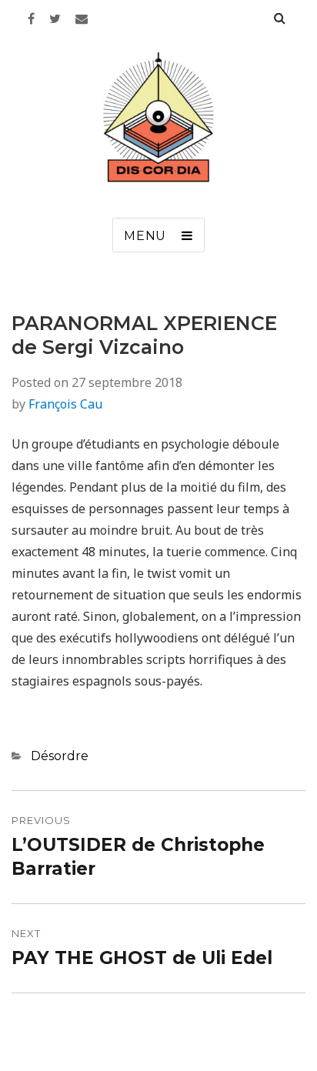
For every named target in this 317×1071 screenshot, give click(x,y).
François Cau (65, 403)
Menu (145, 236)
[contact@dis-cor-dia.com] (81, 18)
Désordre (59, 756)
